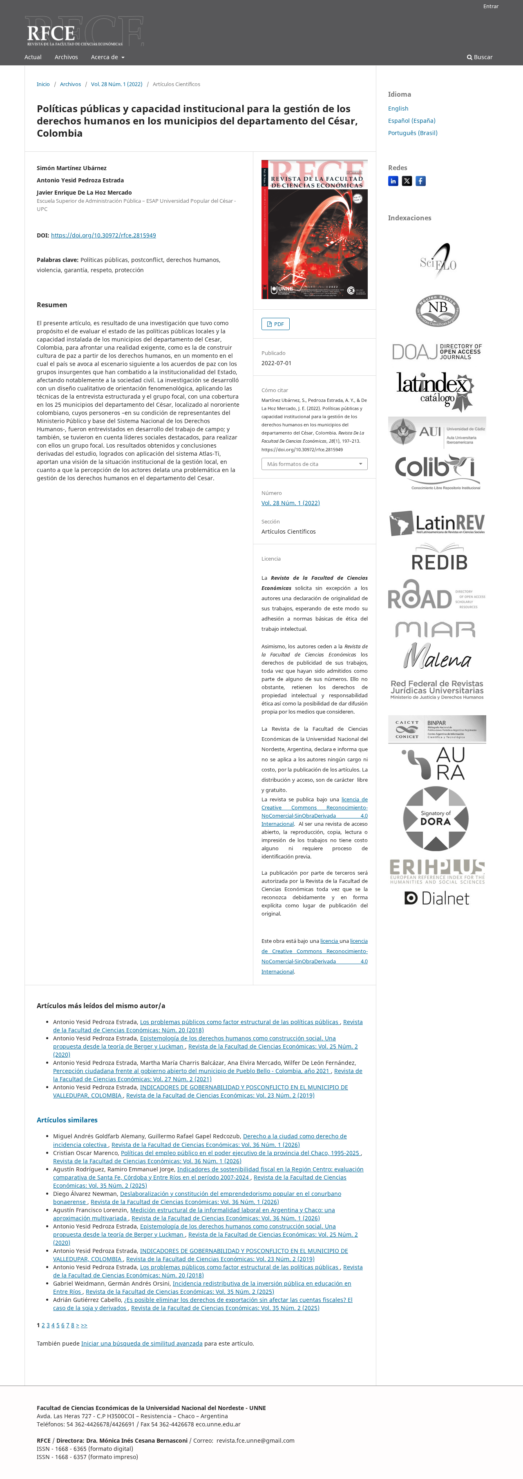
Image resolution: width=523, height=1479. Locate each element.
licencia (329, 941)
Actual (33, 57)
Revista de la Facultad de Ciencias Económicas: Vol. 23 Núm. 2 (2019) (220, 1095)
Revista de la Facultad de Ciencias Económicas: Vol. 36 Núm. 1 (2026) (206, 1145)
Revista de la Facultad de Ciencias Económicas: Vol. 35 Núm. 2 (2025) (180, 1291)
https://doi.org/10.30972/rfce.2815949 (103, 235)
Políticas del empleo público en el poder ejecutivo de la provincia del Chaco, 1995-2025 (241, 1153)
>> (84, 1325)
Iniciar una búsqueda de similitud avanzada (142, 1343)
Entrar (490, 6)
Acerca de (105, 57)
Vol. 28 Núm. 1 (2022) (117, 84)
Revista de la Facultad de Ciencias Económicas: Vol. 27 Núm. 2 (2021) (207, 1075)
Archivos (66, 57)
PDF (278, 324)
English (398, 108)
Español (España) (412, 120)
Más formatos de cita (292, 464)
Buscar (482, 57)
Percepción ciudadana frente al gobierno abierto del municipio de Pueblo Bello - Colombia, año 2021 (192, 1071)
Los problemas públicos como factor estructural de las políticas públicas (240, 1022)
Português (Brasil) (413, 133)
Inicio (43, 84)
